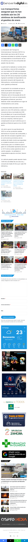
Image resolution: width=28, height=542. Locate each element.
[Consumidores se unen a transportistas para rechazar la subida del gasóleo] (6, 176)
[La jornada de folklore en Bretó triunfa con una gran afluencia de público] (21, 227)
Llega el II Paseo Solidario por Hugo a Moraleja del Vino (6, 251)
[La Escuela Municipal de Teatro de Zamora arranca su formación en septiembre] (5, 502)
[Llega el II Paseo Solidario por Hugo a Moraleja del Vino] (7, 244)
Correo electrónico (5, 304)
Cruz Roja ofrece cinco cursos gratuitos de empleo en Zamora (20, 251)
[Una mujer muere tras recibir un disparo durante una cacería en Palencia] (5, 488)
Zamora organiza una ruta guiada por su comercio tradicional (6, 266)
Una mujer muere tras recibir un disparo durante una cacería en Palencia (18, 488)
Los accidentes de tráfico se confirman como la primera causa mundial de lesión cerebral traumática (21, 267)
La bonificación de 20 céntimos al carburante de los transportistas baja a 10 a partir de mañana (18, 182)
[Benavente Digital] (14, 3)
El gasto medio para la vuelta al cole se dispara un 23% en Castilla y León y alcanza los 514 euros (7, 234)
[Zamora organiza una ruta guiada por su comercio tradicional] (7, 259)
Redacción (4, 23)
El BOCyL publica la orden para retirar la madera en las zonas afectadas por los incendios (17, 495)
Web (2, 310)
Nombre (3, 298)
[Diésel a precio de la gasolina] (6, 194)
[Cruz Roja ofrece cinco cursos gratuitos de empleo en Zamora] (21, 244)
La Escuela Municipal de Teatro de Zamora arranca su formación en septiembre (18, 502)
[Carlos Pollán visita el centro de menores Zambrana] (5, 509)
